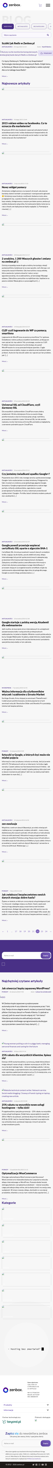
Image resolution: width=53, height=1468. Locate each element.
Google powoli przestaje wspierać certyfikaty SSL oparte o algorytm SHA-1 (25, 547)
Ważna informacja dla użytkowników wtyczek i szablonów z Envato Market (23, 693)
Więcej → (5, 76)
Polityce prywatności (34, 1459)
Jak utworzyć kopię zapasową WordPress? (26, 988)
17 (16, 931)
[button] (41, 5)
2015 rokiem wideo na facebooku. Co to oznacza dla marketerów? (24, 125)
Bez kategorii (39, 26)
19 (25, 931)
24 (46, 931)
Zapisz (45, 955)
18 (20, 931)
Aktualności (7, 47)
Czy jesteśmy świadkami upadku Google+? (26, 473)
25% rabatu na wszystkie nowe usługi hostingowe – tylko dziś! (23, 1106)
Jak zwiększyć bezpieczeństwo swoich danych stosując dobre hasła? (23, 896)
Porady (5, 751)
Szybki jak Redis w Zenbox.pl (18, 43)
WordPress (6, 688)
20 (29, 931)
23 (42, 931)
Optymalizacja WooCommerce (19, 1173)
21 (33, 931)
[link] (12, 5)
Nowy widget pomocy (14, 187)
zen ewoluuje (9, 823)
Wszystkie (8, 26)
